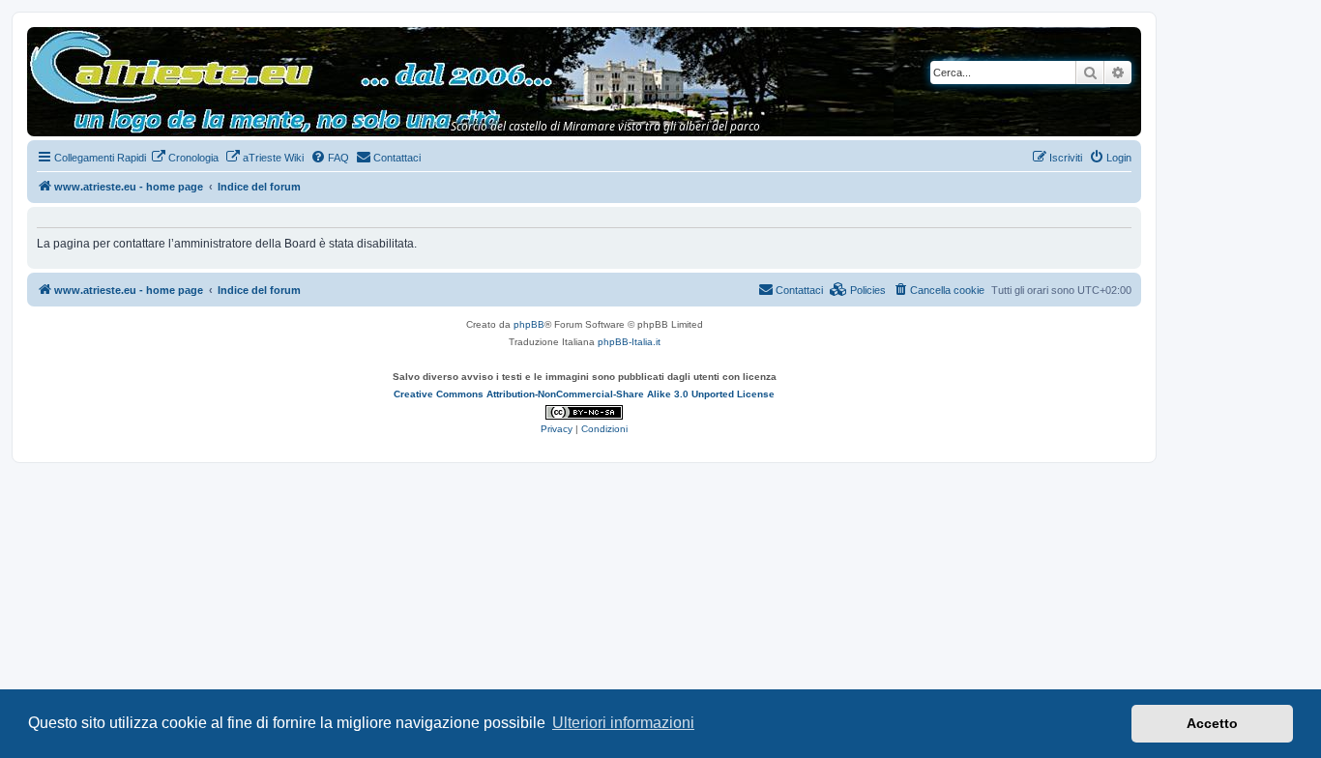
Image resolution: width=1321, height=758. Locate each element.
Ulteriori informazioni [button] (623, 722)
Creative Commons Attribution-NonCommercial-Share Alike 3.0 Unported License (584, 394)
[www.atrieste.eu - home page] (43, 37)
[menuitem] (185, 157)
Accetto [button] (1212, 723)
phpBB (529, 324)
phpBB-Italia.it (629, 341)
